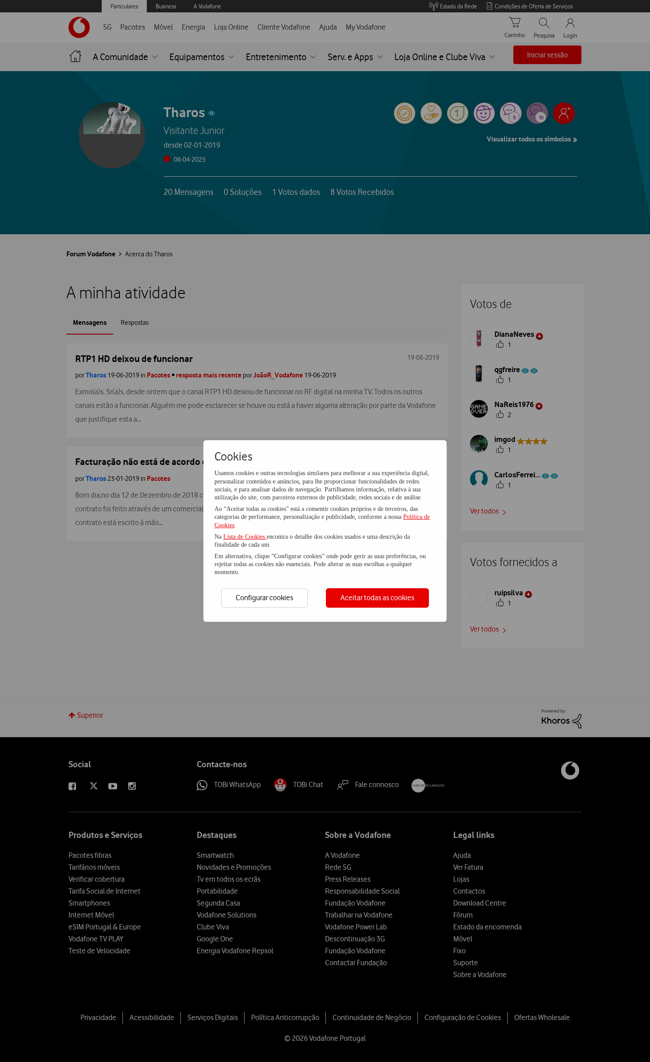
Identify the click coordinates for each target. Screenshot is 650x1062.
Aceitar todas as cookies (377, 597)
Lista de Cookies (245, 536)
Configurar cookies (264, 597)
